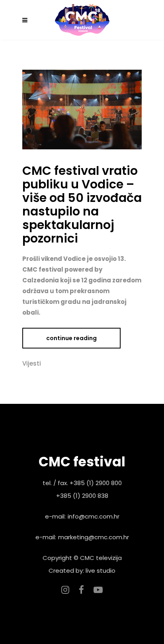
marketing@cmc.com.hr (93, 537)
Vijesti (31, 363)
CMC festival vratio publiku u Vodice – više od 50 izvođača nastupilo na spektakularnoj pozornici (82, 204)
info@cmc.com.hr (93, 516)
